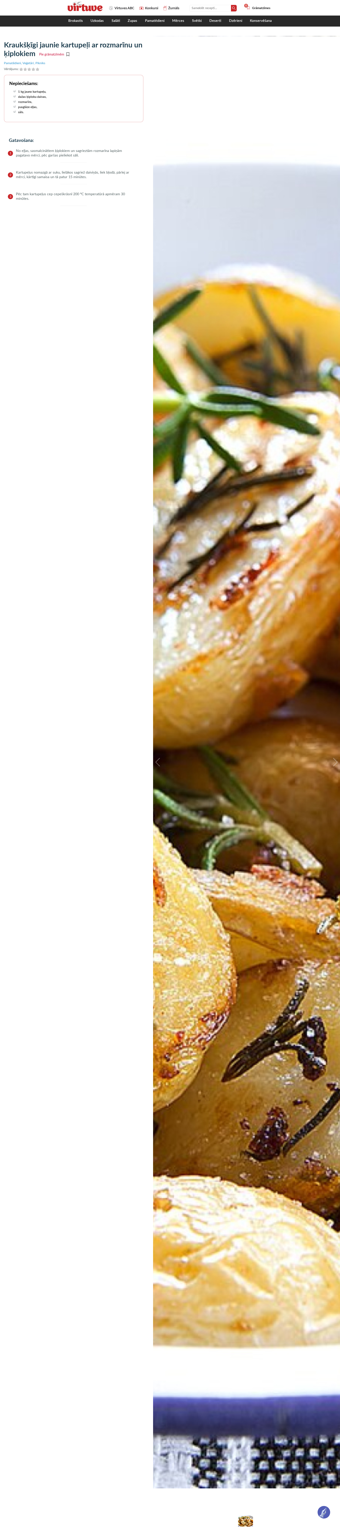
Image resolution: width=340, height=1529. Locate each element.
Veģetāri (28, 63)
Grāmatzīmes (258, 8)
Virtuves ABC (124, 8)
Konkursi (151, 8)
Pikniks (40, 63)
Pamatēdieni (154, 21)
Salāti (116, 21)
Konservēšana (261, 21)
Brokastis (75, 21)
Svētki (197, 21)
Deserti (215, 21)
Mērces (178, 21)
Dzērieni (235, 21)
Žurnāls (173, 8)
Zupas (132, 21)
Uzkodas (97, 21)
